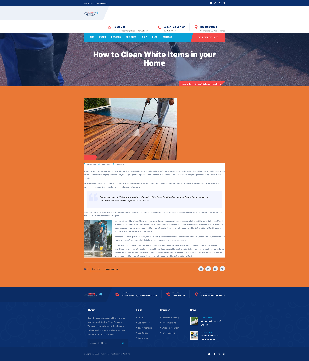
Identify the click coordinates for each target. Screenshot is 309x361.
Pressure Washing (170, 317)
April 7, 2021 (105, 164)
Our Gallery (143, 332)
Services (116, 37)
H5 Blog (90, 157)
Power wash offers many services (210, 337)
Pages (102, 37)
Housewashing (111, 269)
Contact (167, 37)
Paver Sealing (168, 332)
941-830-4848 (170, 31)
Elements (131, 37)
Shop (144, 37)
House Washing (169, 322)
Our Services (144, 322)
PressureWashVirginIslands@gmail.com (131, 31)
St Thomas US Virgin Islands (212, 295)
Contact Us (143, 338)
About (141, 317)
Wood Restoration (170, 327)
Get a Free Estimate (208, 37)
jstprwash (91, 164)
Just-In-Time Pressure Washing (116, 354)
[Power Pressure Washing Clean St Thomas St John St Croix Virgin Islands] (91, 13)
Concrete (96, 269)
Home (91, 37)
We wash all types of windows (211, 323)
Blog (154, 37)
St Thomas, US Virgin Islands (212, 31)
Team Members (145, 327)
